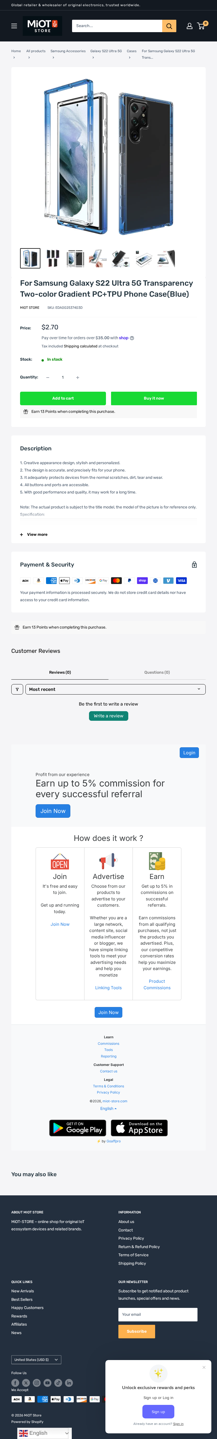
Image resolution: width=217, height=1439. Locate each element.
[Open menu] (14, 26)
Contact (125, 1230)
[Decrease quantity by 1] (48, 378)
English (37, 1433)
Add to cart (63, 398)
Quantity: (29, 377)
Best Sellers (21, 1299)
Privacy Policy (131, 1238)
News (16, 1332)
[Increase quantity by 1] (78, 378)
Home (16, 51)
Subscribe (137, 1331)
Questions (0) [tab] (157, 672)
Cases (131, 51)
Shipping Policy (132, 1263)
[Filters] (17, 689)
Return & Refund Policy (139, 1246)
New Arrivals (22, 1291)
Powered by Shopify (27, 1422)
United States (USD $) (31, 1360)
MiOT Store (29, 308)
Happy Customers (27, 1307)
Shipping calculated (80, 346)
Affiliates (19, 1324)
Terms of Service (133, 1255)
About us (126, 1221)
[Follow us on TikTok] (58, 1383)
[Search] (169, 26)
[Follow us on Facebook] (15, 1383)
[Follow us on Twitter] (26, 1383)
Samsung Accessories (68, 51)
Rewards (19, 1316)
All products (35, 51)
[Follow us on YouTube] (47, 1383)
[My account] (189, 26)
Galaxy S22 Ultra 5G (106, 51)
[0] (201, 26)
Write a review (108, 716)
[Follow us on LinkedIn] (69, 1383)
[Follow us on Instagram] (37, 1383)
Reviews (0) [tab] (60, 672)
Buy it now (154, 398)
